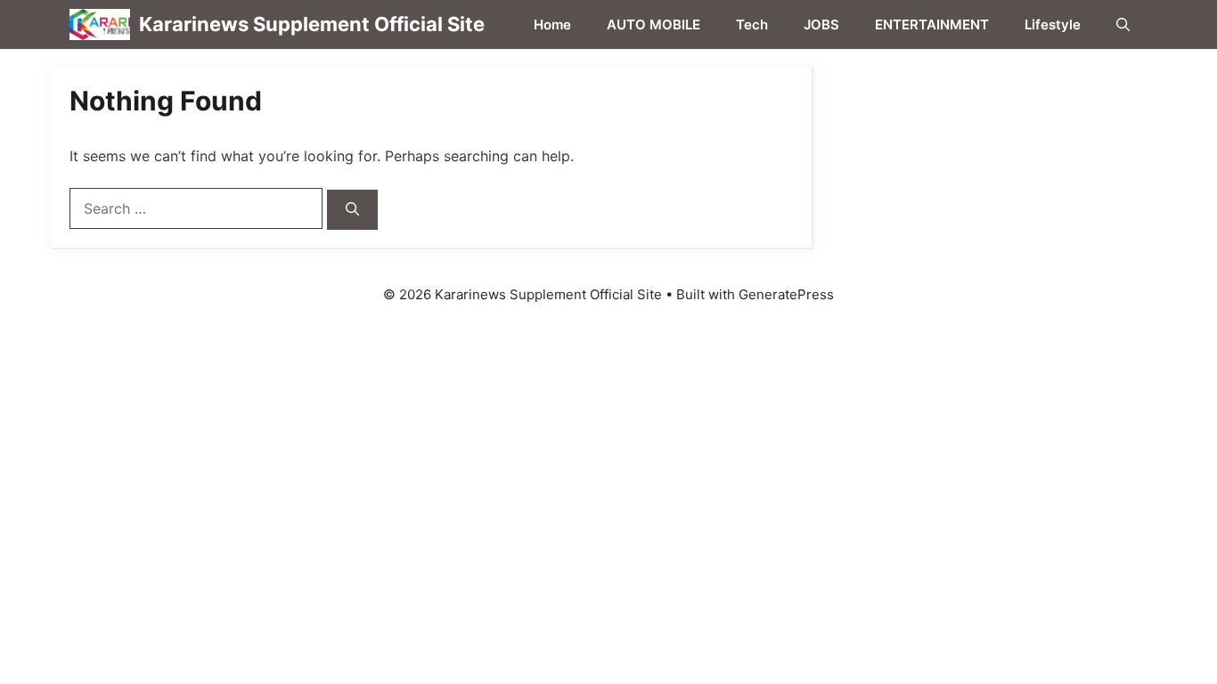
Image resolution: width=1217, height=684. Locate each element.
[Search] (352, 210)
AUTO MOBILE (653, 24)
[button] (1123, 24)
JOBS (821, 24)
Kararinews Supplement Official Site (312, 24)
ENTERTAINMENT (932, 24)
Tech (752, 24)
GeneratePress (786, 294)
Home (552, 24)
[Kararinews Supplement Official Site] (99, 24)
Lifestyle (1053, 24)
